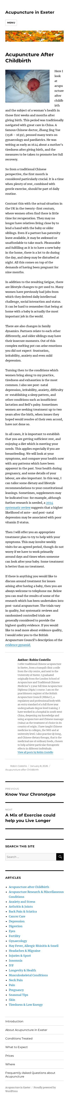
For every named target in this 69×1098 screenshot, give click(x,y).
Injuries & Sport (20, 955)
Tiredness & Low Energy (26, 1004)
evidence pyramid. (18, 645)
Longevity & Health (22, 970)
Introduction (14, 1021)
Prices (9, 1055)
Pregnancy (16, 990)
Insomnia (15, 960)
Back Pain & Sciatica (23, 911)
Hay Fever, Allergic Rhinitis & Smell (33, 946)
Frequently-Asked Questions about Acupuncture (30, 1074)
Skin (12, 999)
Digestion (15, 926)
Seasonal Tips (18, 995)
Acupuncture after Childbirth (22, 769)
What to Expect (16, 1047)
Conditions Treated (19, 1038)
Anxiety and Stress (22, 901)
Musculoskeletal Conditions (28, 975)
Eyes (12, 931)
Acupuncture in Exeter (29, 12)
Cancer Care (17, 916)
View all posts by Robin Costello (35, 752)
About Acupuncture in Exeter (26, 1030)
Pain (12, 985)
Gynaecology (18, 941)
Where (10, 1064)
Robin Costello (18, 766)
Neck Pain (16, 980)
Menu (11, 22)
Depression (17, 921)
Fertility (14, 936)
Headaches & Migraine (24, 950)
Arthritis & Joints (21, 906)
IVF (11, 965)
